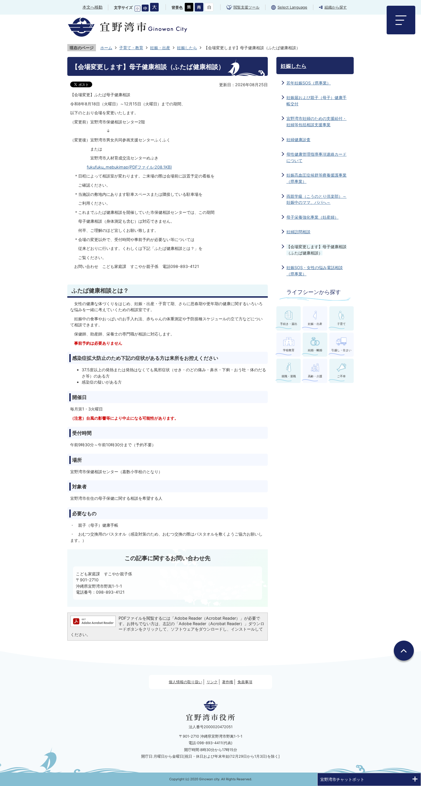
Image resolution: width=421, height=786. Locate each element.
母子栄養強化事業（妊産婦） (312, 217)
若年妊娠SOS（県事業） (308, 82)
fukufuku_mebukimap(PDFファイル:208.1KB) (129, 167)
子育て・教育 (131, 47)
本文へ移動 (92, 7)
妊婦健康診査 (298, 139)
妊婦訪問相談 (298, 231)
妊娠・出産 (160, 47)
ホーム (106, 47)
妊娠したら (187, 47)
